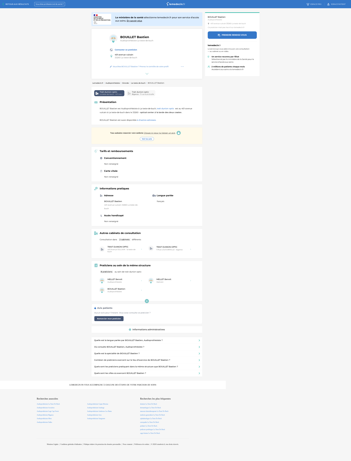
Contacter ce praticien (126, 50)
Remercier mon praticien (109, 319)
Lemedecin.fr (97, 83)
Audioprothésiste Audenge (95, 408)
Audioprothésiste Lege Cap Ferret (48, 411)
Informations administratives (148, 329)
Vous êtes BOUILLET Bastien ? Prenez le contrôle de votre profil (141, 66)
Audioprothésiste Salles (44, 422)
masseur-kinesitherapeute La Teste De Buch (154, 411)
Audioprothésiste (113, 83)
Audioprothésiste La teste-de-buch (136, 40)
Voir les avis (147, 139)
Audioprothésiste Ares (94, 415)
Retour (17, 4)
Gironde (125, 83)
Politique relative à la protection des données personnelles (102, 444)
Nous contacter (127, 444)
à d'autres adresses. (146, 120)
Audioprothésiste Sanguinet (96, 418)
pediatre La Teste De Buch (148, 426)
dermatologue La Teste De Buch (150, 408)
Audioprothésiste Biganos (45, 415)
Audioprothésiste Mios (44, 418)
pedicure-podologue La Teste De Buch (152, 429)
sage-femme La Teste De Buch (150, 433)
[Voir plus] (147, 301)
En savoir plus (134, 20)
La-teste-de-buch (138, 83)
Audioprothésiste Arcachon (45, 408)
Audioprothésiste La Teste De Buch (48, 404)
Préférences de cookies (141, 444)
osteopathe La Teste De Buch (149, 422)
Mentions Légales (52, 444)
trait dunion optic (166, 108)
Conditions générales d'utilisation (71, 444)
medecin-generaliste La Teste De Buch (152, 415)
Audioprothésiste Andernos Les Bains (99, 411)
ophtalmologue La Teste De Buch (151, 418)
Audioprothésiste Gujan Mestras (97, 404)
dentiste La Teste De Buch (148, 404)
